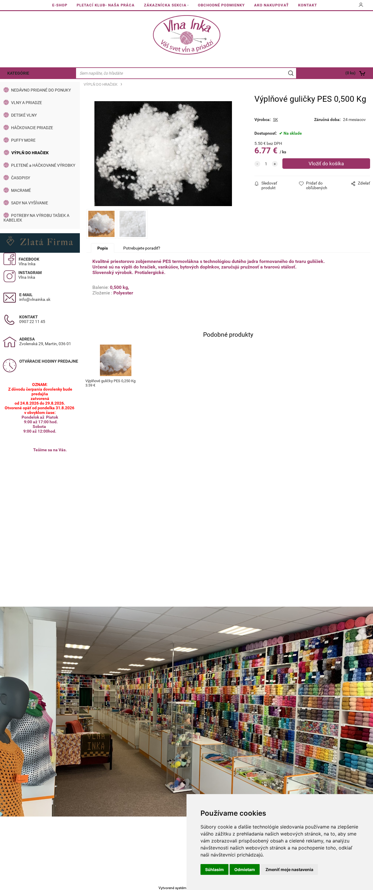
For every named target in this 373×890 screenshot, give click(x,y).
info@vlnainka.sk (34, 299)
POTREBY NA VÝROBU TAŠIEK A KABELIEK (36, 217)
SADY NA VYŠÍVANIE (29, 203)
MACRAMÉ (21, 190)
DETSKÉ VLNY (24, 115)
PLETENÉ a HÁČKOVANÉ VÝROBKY (43, 165)
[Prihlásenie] (361, 7)
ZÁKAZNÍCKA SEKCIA (165, 5)
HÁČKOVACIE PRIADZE (32, 127)
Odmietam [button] (244, 869)
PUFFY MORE (23, 140)
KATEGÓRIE (18, 73)
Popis (102, 248)
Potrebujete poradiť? (141, 248)
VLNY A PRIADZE (26, 102)
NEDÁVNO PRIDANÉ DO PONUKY (41, 90)
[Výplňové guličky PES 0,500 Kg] (163, 153)
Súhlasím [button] (214, 869)
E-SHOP (59, 5)
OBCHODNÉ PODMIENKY (221, 5)
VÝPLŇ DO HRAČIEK (30, 152)
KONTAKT (307, 5)
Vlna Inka (27, 263)
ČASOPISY (20, 177)
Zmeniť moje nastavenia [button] (289, 869)
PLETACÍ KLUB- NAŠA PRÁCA (106, 5)
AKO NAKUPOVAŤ (271, 5)
